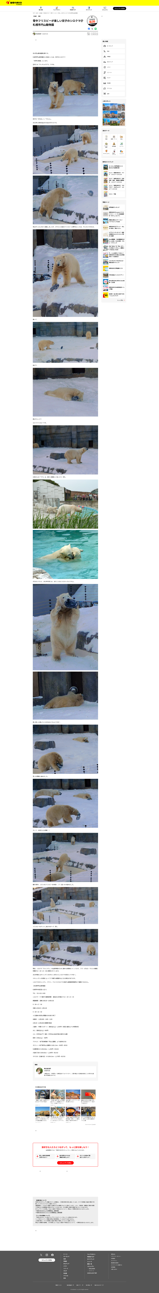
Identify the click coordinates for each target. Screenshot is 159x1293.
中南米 (108, 56)
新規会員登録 (92, 1268)
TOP (34, 13)
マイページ (91, 1270)
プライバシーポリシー (116, 1256)
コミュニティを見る (119, 8)
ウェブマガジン (56, 9)
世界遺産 (114, 146)
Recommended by (88, 1124)
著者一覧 (89, 1264)
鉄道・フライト (114, 153)
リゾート (109, 72)
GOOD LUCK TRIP (92, 1273)
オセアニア (110, 62)
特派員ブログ (73, 9)
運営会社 (113, 1254)
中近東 (108, 83)
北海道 (40, 13)
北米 (108, 51)
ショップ (121, 153)
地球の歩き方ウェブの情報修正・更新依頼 (48, 1211)
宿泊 (121, 139)
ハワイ (108, 67)
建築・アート (114, 139)
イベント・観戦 (106, 146)
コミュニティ (105, 9)
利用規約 (113, 1258)
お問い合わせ (114, 1269)
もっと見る (120, 300)
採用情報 (113, 1267)
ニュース (89, 1261)
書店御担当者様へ (115, 1262)
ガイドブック (89, 9)
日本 (37, 13)
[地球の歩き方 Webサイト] (14, 3)
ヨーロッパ (110, 46)
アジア (108, 77)
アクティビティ (106, 153)
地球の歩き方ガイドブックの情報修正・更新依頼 (49, 1212)
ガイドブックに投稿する (116, 1265)
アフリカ (109, 88)
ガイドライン (114, 1260)
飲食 (106, 139)
